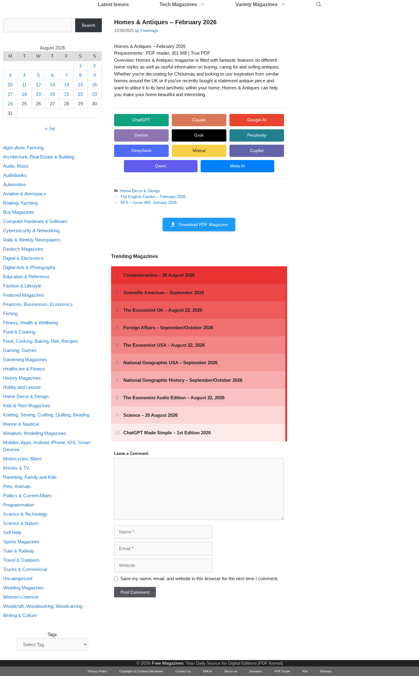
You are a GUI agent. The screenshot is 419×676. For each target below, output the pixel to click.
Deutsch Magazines (23, 249)
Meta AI (237, 165)
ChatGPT (141, 119)
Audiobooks (15, 175)
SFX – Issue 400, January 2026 (148, 202)
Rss (305, 671)
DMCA (207, 671)
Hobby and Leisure (22, 387)
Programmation (18, 504)
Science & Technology (25, 514)
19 (38, 94)
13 (52, 84)
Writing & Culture (20, 615)
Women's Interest (20, 597)
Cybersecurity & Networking (31, 230)
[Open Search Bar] (318, 4)
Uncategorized (17, 578)
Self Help (12, 532)
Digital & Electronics (23, 258)
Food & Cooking (19, 331)
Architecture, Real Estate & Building (38, 156)
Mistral (199, 150)
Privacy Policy (97, 671)
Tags (52, 634)
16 (94, 84)
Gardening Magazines (25, 359)
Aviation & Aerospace (24, 193)
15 (80, 84)
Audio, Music (16, 166)
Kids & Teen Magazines (26, 405)
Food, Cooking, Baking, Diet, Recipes (40, 341)
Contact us (183, 671)
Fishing (10, 313)
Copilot (256, 150)
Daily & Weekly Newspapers (31, 239)
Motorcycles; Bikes (22, 458)
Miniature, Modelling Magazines (34, 433)
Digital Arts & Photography (29, 267)
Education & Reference (26, 276)
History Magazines (22, 378)
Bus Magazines (18, 212)
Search (88, 25)
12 (38, 84)
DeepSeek (141, 150)
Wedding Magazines (23, 587)
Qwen (160, 165)
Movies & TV (16, 468)
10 (10, 84)
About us (230, 671)
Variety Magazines (257, 4)
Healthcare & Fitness (24, 368)
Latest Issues (113, 4)
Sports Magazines (21, 541)
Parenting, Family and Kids (30, 477)
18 (24, 94)
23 (94, 94)
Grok (199, 135)
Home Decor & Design (140, 191)
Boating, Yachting (20, 202)
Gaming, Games (20, 350)
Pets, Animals (17, 486)
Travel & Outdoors (21, 560)
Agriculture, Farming (23, 147)
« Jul (50, 128)
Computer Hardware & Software (35, 221)
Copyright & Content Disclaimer (141, 671)
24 (10, 103)
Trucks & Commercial (25, 569)
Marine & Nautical (21, 424)
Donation (255, 671)
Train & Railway (18, 550)
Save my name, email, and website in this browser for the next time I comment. (199, 578)
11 (24, 84)
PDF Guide (282, 671)
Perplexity (256, 135)
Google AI (256, 119)
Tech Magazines (178, 4)
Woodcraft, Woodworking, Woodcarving (42, 606)
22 (80, 94)
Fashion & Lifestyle (22, 285)
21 (66, 94)
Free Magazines (167, 663)
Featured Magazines (23, 295)
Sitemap (326, 671)
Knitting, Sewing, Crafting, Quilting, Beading (46, 414)
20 (52, 94)
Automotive (14, 184)
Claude (199, 119)
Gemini (141, 135)
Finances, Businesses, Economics (38, 304)
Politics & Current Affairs (27, 495)
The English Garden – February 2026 (153, 196)
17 (10, 94)
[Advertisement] (342, 110)
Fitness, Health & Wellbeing (30, 322)
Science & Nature (20, 523)
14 (66, 84)
